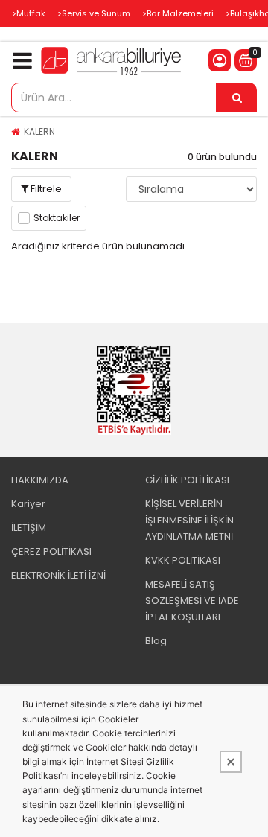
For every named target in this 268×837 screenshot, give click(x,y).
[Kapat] (231, 762)
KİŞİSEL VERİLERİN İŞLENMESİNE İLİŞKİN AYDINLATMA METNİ (189, 520)
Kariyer (28, 504)
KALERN (39, 131)
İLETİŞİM (28, 528)
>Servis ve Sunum (93, 13)
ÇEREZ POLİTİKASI (51, 551)
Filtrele (45, 189)
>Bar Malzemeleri (178, 13)
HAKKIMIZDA (39, 480)
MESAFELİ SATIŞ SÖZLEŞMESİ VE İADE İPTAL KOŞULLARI (192, 600)
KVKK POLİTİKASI (182, 560)
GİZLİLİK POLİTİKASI (187, 480)
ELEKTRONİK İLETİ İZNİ (58, 575)
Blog (156, 641)
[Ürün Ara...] (237, 97)
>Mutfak (28, 13)
